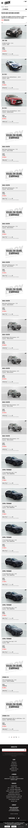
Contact (14, 805)
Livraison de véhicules (14, 792)
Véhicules (14, 762)
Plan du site (14, 770)
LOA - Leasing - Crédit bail (14, 787)
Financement (14, 786)
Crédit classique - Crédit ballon (14, 791)
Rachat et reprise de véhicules (14, 797)
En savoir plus (21, 826)
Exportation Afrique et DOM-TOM (14, 796)
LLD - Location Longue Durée (14, 789)
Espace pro (14, 767)
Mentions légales (14, 768)
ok (24, 750)
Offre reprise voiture (14, 799)
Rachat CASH (14, 801)
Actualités (14, 763)
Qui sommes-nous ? (14, 776)
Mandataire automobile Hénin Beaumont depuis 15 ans (14, 779)
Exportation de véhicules (14, 794)
